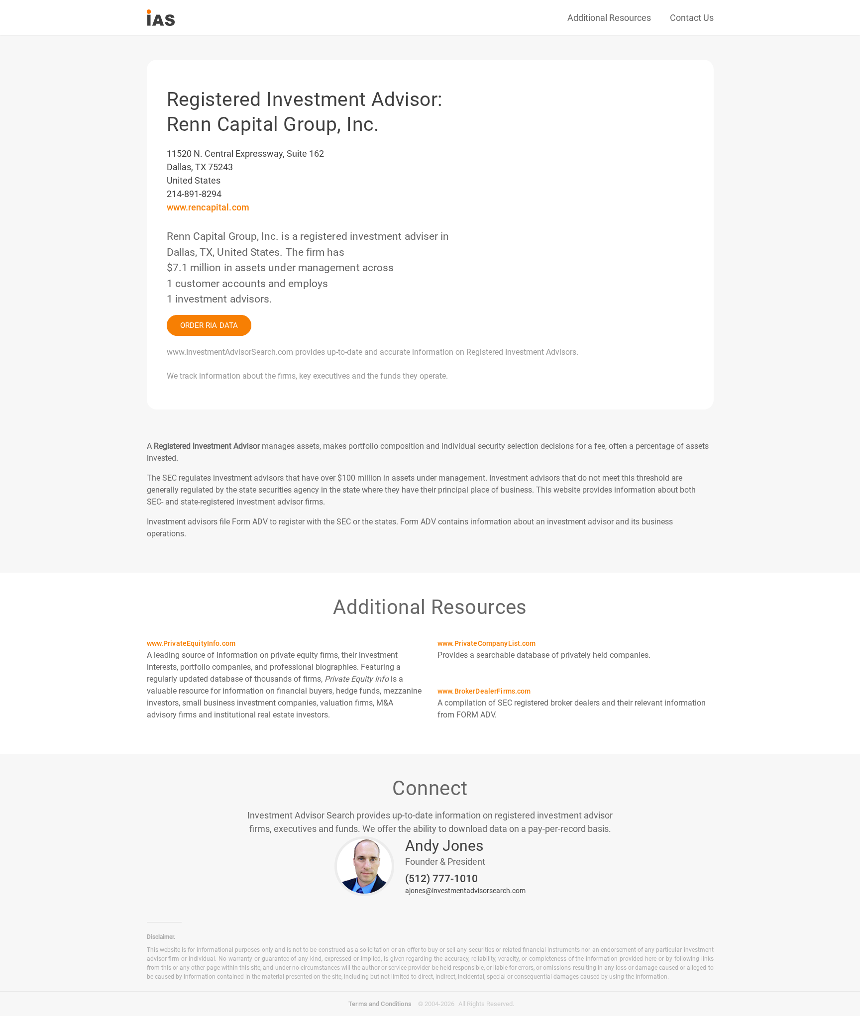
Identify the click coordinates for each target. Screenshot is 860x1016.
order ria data (209, 325)
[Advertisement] (589, 107)
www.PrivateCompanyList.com (486, 643)
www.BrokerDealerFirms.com (484, 691)
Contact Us (692, 17)
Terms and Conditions (380, 1004)
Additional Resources (609, 17)
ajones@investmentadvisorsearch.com (465, 890)
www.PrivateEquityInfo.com (191, 643)
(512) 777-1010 (441, 879)
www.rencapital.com (208, 207)
